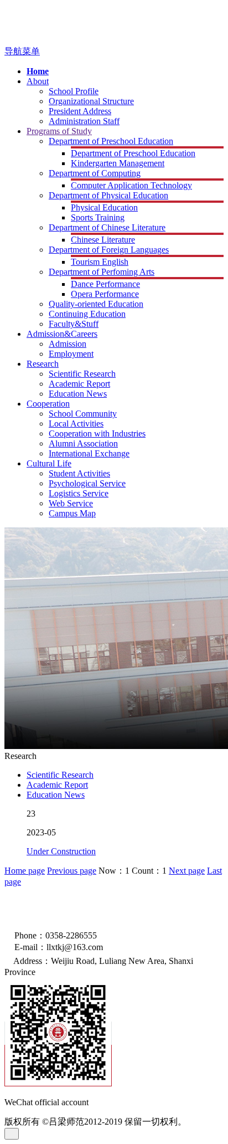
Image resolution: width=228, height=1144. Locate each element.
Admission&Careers (62, 333)
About (38, 81)
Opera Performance (105, 294)
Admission (67, 343)
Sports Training (98, 217)
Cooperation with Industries (97, 433)
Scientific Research (82, 373)
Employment (71, 353)
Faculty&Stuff (74, 324)
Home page (24, 870)
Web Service (71, 503)
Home (38, 71)
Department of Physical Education (108, 195)
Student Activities (79, 473)
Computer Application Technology (131, 185)
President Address (80, 111)
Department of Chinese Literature (107, 227)
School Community (83, 413)
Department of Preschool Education (111, 141)
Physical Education (104, 207)
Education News (78, 393)
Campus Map (72, 513)
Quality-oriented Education (96, 304)
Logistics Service (78, 493)
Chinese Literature (103, 239)
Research (43, 363)
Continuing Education (87, 314)
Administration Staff (84, 121)
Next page (187, 870)
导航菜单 (22, 51)
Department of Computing (95, 173)
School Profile (74, 91)
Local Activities (76, 423)
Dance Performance (105, 284)
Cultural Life (49, 463)
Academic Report (79, 383)
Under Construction (61, 851)
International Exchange (89, 453)
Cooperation (48, 403)
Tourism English (99, 261)
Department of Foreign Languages (109, 249)
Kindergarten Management (117, 163)
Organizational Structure (91, 101)
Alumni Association (83, 443)
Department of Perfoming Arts (101, 271)
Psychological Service (87, 483)
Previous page (71, 870)
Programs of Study (59, 131)
